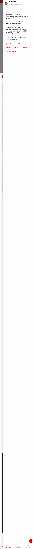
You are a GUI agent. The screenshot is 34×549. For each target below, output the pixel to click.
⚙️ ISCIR (15, 47)
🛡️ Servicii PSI (21, 44)
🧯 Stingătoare (10, 44)
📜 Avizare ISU (25, 47)
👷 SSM (8, 47)
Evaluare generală (11, 51)
